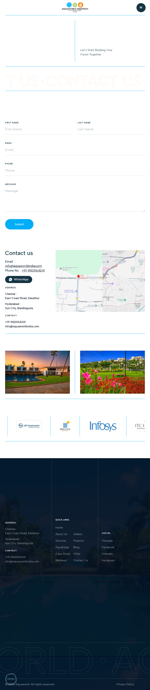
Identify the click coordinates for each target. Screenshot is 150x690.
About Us (61, 534)
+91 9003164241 (33, 270)
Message (10, 184)
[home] (75, 7)
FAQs (76, 553)
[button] (141, 7)
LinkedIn (107, 553)
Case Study (62, 553)
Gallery (77, 534)
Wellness (61, 560)
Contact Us (80, 560)
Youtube (107, 540)
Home (59, 527)
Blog (76, 547)
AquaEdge (62, 547)
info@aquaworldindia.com (23, 266)
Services (60, 540)
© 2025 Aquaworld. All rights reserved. (30, 684)
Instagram (108, 560)
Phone (9, 164)
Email (8, 143)
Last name (84, 123)
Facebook (108, 547)
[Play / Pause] (11, 679)
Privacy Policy (125, 684)
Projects (78, 540)
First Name (12, 123)
